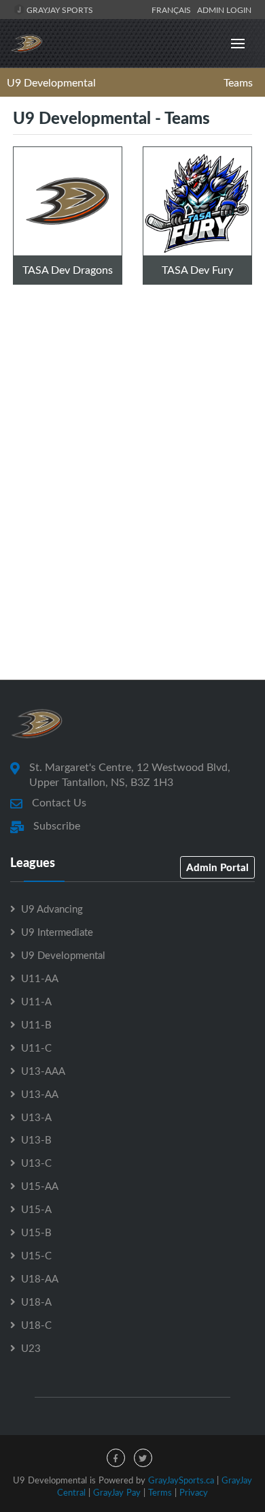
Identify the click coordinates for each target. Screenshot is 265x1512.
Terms (160, 1492)
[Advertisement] (132, 516)
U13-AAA (43, 1070)
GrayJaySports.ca (181, 1480)
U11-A (36, 1001)
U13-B (36, 1139)
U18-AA (39, 1278)
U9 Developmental (51, 82)
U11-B (36, 1024)
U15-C (36, 1255)
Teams (238, 82)
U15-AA (39, 1186)
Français (173, 9)
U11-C (36, 1047)
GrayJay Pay (117, 1492)
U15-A (36, 1209)
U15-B (36, 1232)
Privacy (193, 1492)
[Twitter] (143, 1457)
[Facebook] (115, 1457)
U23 (31, 1348)
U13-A (36, 1117)
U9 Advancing (52, 908)
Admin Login (224, 9)
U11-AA (39, 978)
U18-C (36, 1325)
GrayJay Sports (58, 9)
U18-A (36, 1301)
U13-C (36, 1162)
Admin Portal (217, 867)
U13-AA (39, 1094)
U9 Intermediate (57, 932)
